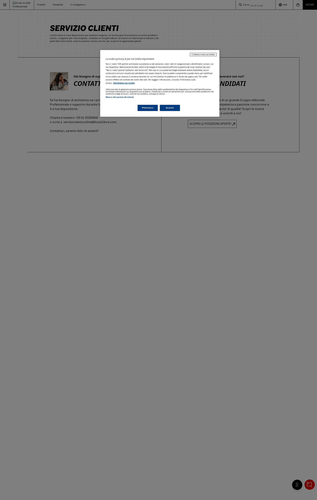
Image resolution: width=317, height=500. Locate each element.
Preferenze (147, 108)
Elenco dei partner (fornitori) (120, 97)
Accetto (170, 108)
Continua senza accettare (203, 54)
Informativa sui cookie (124, 83)
